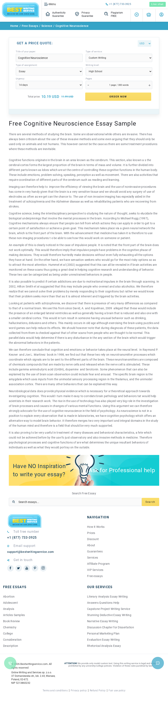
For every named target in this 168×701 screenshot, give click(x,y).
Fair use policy (117, 690)
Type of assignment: (26, 65)
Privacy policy (79, 690)
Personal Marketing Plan (103, 633)
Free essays (95, 576)
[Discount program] (137, 15)
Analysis (8, 609)
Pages (89, 78)
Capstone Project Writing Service (108, 609)
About (91, 545)
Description (10, 645)
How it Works (95, 526)
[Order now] (149, 15)
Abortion (9, 596)
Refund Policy (98, 690)
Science (46, 25)
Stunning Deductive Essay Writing (109, 615)
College (8, 633)
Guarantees (95, 551)
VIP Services (95, 570)
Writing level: (93, 65)
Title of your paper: (26, 51)
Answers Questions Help (103, 602)
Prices (91, 533)
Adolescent (10, 602)
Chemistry (10, 627)
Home (14, 25)
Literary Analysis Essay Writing (107, 596)
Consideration (12, 639)
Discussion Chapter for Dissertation (110, 627)
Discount (93, 539)
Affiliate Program (98, 563)
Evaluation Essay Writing (103, 639)
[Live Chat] (158, 663)
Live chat (157, 4)
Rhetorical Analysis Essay (104, 645)
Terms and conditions (55, 690)
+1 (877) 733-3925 (120, 4)
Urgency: (20, 78)
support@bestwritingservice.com (30, 551)
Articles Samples (14, 615)
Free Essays (30, 25)
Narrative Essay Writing (102, 621)
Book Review (11, 621)
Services (92, 557)
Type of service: (94, 51)
